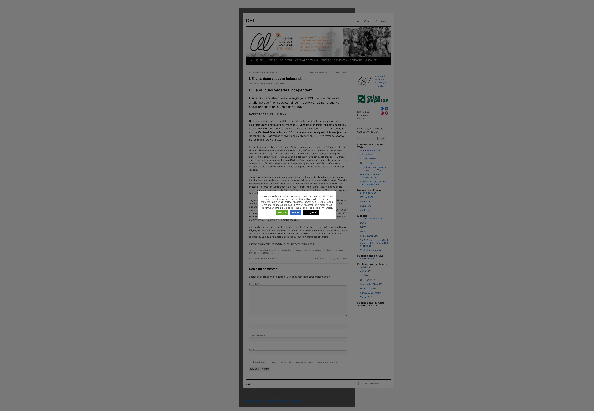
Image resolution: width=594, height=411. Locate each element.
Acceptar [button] (282, 212)
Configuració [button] (311, 212)
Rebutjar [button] (296, 212)
